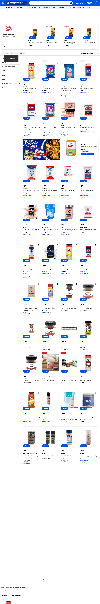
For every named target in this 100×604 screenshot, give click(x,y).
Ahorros (39, 7)
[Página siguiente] (61, 580)
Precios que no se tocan (31, 7)
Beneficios (19, 7)
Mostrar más (3, 590)
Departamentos (8, 7)
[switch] (6, 53)
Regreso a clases (52, 7)
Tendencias (78, 7)
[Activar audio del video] (59, 141)
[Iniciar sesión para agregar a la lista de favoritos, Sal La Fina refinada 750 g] (57, 64)
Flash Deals (45, 7)
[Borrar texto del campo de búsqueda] (67, 3)
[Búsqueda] (71, 3)
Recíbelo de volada (71, 7)
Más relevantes (90, 53)
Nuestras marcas (86, 7)
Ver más (6, 46)
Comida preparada (61, 7)
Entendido (15, 60)
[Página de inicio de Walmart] (3, 3)
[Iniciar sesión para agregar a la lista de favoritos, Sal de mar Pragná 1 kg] (57, 245)
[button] (79, 3)
